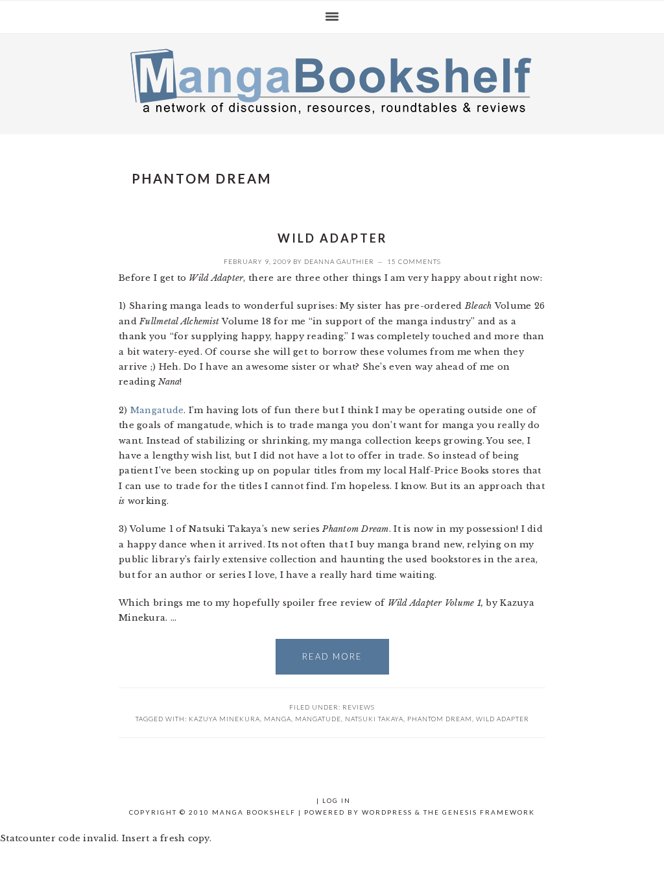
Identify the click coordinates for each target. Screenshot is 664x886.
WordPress (387, 812)
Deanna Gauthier (339, 261)
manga (277, 719)
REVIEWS (358, 707)
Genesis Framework (488, 812)
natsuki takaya (374, 719)
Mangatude (157, 410)
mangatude (318, 719)
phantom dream (439, 719)
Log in (336, 800)
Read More (332, 656)
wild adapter (502, 719)
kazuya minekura (224, 719)
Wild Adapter (332, 238)
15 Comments (414, 261)
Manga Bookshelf (332, 80)
